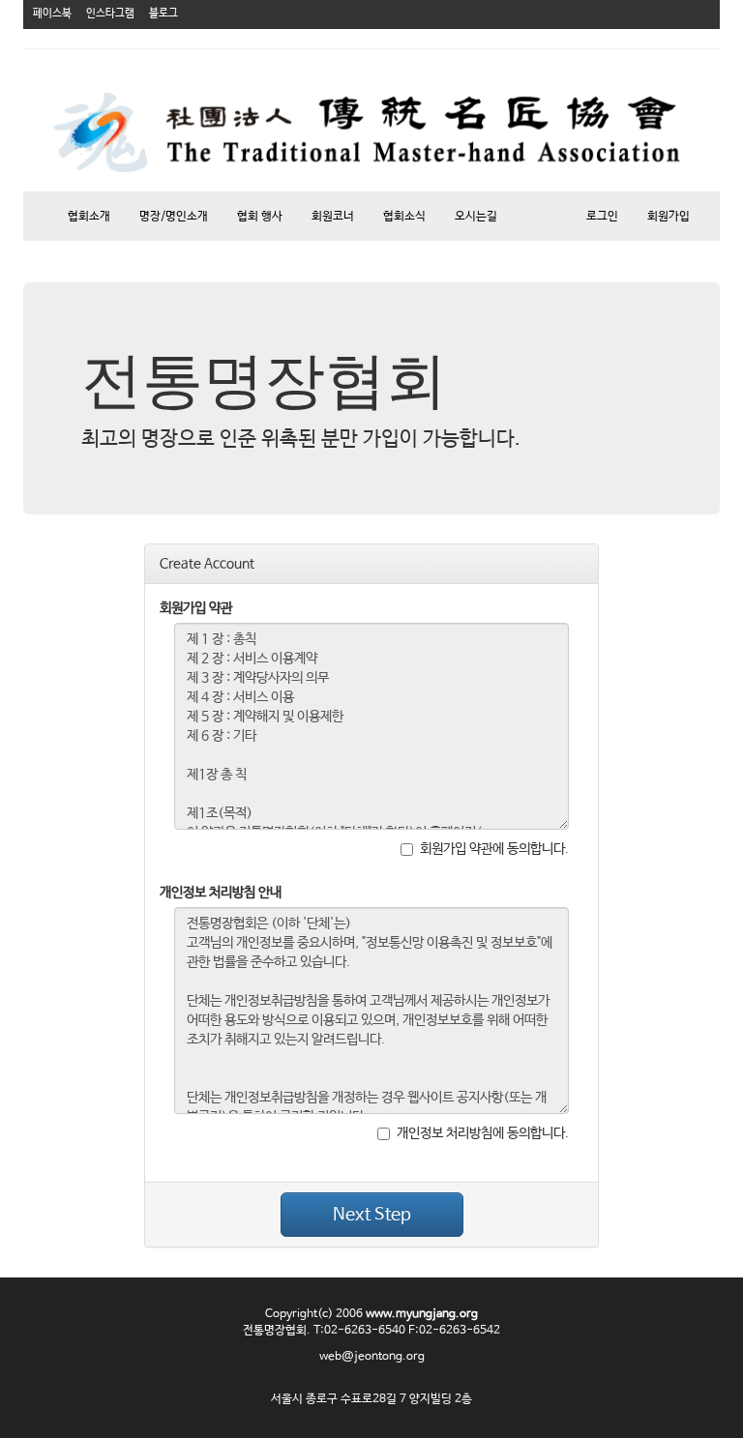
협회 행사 (259, 216)
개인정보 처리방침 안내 (221, 892)
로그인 (602, 216)
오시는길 (476, 216)
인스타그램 (110, 13)
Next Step (372, 1214)
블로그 (163, 13)
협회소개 (89, 216)
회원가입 (668, 216)
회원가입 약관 (196, 608)
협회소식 (404, 216)
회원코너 (333, 216)
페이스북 (52, 13)
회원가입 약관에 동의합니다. (494, 849)
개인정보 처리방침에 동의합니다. (483, 1133)
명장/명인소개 (173, 216)
